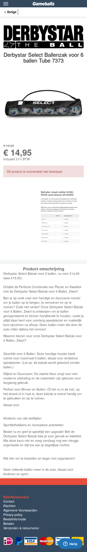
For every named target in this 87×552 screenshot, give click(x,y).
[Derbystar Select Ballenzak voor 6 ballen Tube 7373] (43, 103)
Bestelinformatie (14, 519)
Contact (8, 501)
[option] (43, 103)
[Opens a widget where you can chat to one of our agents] (70, 544)
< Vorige (10, 12)
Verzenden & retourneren (21, 528)
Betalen (8, 523)
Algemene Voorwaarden (20, 510)
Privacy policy (13, 514)
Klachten (9, 505)
